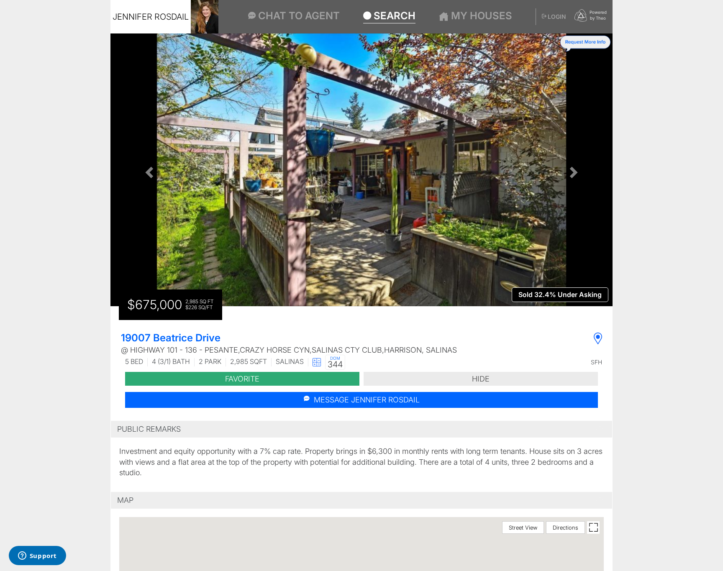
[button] (148, 169)
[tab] (361, 429)
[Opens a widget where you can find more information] (37, 556)
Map (125, 500)
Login (556, 16)
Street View (523, 527)
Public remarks (149, 429)
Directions (565, 527)
